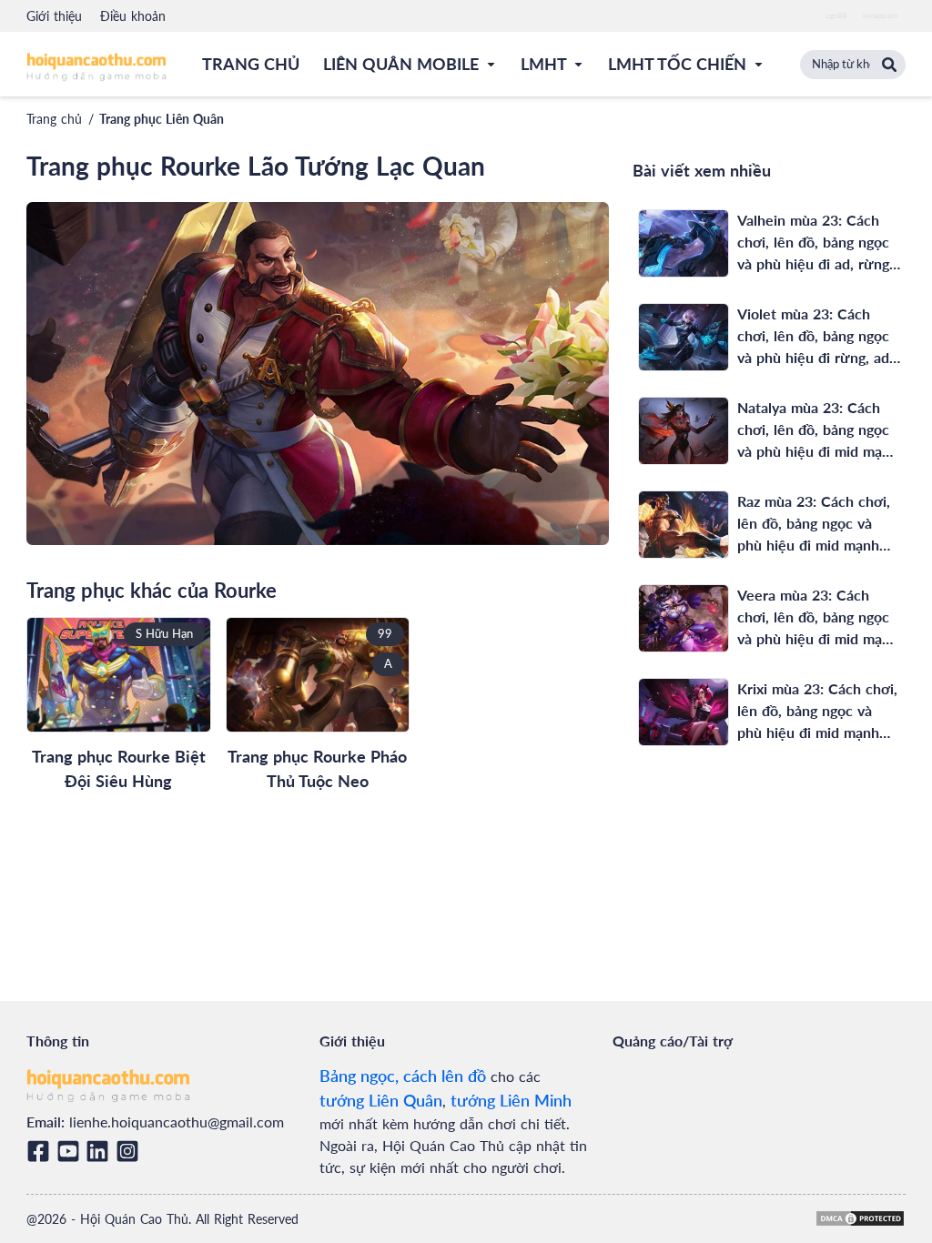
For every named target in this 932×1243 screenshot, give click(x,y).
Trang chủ (54, 118)
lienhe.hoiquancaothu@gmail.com (176, 1121)
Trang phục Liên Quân (161, 118)
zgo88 (836, 15)
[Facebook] (41, 1151)
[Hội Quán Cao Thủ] (96, 66)
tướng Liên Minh (511, 1100)
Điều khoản (133, 16)
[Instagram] (131, 1151)
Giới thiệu (54, 16)
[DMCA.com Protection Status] (860, 1218)
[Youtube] (71, 1151)
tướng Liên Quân (380, 1100)
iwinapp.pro (880, 15)
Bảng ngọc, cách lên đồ (402, 1076)
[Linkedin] (101, 1151)
